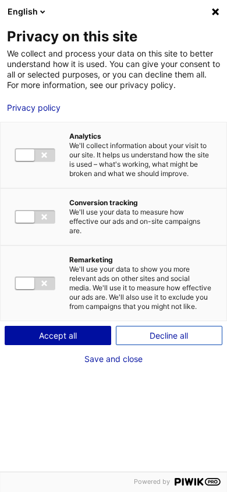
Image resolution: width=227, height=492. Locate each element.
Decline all (169, 335)
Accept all (58, 335)
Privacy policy (34, 108)
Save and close (113, 359)
